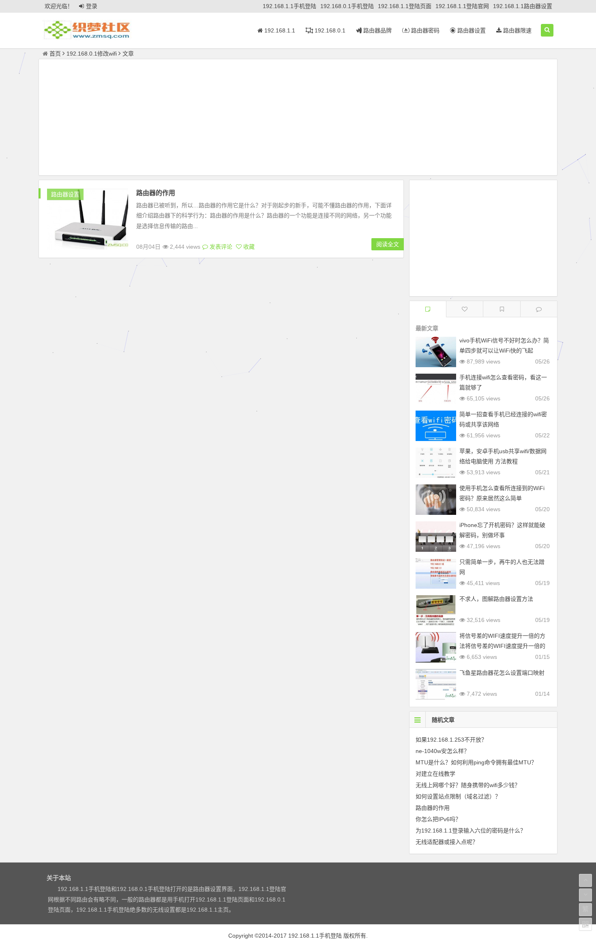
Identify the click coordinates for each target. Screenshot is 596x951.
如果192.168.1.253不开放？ (451, 739)
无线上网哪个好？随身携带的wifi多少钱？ (468, 785)
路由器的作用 (155, 192)
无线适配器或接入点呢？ (447, 842)
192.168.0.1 (329, 30)
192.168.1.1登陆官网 (462, 6)
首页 (55, 53)
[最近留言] (538, 309)
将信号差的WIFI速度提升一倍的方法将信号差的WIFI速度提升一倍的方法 (502, 646)
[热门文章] (501, 309)
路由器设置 (471, 30)
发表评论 (220, 246)
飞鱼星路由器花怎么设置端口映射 (502, 672)
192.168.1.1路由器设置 (522, 6)
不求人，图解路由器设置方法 (496, 599)
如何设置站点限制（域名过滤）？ (458, 796)
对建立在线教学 (435, 773)
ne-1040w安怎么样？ (443, 751)
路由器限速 (517, 30)
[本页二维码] (585, 924)
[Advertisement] (298, 118)
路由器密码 (424, 30)
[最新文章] (427, 309)
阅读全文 (387, 244)
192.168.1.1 (279, 30)
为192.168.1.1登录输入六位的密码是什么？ (471, 830)
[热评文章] (464, 309)
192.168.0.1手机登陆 (347, 6)
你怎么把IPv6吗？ (438, 819)
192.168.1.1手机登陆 (289, 6)
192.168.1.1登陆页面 (404, 6)
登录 (91, 6)
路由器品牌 (377, 30)
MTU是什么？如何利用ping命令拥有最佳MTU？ (476, 762)
